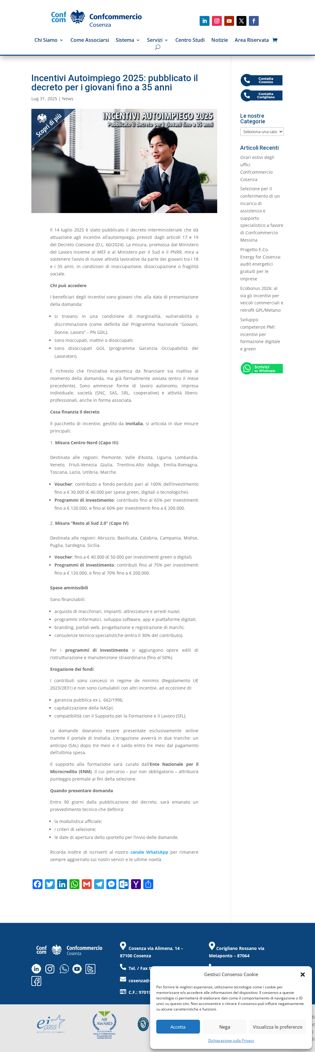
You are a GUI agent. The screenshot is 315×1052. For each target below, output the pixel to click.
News (68, 98)
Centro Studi (190, 40)
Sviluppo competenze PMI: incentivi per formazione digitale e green (260, 334)
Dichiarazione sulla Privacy (231, 1040)
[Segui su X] (241, 21)
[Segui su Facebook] (254, 21)
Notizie (219, 40)
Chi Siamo (46, 40)
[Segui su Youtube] (229, 21)
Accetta (177, 1027)
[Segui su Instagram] (217, 21)
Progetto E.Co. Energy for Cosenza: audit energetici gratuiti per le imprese (260, 264)
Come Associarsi (89, 40)
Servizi (154, 40)
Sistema (125, 40)
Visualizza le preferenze (277, 1027)
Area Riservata (252, 40)
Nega (224, 1027)
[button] (303, 974)
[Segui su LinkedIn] (204, 21)
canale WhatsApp (149, 852)
